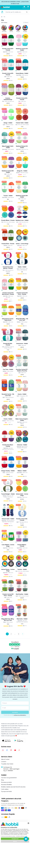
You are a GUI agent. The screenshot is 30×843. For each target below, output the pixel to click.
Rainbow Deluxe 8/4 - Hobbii (22, 146)
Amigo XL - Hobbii (22, 171)
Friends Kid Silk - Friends (8, 344)
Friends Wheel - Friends (8, 220)
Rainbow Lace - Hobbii (22, 220)
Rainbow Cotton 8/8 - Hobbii (8, 171)
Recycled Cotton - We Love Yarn (8, 394)
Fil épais (18, 31)
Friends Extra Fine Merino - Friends (8, 267)
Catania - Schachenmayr (8, 98)
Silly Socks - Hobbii (22, 619)
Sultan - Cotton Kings (22, 243)
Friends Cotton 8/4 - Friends (8, 49)
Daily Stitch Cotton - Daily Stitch (8, 319)
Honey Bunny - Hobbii (22, 73)
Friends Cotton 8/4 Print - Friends (22, 293)
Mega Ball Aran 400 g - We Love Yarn (7, 619)
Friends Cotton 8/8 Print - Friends (8, 594)
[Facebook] (7, 750)
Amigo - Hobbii (8, 123)
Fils (4, 16)
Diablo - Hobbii (22, 267)
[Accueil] (1, 16)
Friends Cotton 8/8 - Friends (8, 74)
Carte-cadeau (4, 789)
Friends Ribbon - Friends (22, 545)
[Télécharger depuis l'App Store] (7, 740)
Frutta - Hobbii (8, 419)
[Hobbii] (5, 7)
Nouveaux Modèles (6, 784)
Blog (2, 780)
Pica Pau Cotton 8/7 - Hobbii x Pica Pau (22, 370)
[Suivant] (22, 633)
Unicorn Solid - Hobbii (8, 519)
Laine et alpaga (11, 31)
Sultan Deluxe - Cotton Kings (8, 570)
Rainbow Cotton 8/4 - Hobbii (22, 49)
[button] (28, 7)
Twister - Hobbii (22, 569)
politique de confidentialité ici (20, 715)
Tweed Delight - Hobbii (8, 494)
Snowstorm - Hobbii (22, 343)
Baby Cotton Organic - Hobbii (22, 419)
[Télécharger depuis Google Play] (19, 740)
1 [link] (7, 634)
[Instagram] (3, 750)
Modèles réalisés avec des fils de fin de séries (13, 787)
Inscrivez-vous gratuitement (9, 777)
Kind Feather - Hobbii (22, 594)
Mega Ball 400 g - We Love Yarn (22, 319)
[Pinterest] (11, 750)
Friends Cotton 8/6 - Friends (22, 98)
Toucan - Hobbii (8, 195)
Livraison (3, 761)
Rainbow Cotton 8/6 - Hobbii (22, 196)
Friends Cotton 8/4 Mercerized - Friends (8, 293)
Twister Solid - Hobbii (22, 123)
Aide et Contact (5, 759)
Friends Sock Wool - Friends (8, 445)
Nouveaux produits (6, 782)
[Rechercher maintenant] (27, 12)
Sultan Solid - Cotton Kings (22, 494)
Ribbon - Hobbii (22, 471)
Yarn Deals (4, 31)
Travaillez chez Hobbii (7, 764)
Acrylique (25, 31)
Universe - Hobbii (22, 445)
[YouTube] (15, 750)
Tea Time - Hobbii (8, 369)
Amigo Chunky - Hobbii (8, 471)
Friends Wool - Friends (8, 243)
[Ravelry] (19, 750)
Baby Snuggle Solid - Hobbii (8, 146)
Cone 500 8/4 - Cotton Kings (8, 545)
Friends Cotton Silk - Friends (22, 519)
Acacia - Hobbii (22, 394)
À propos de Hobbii (6, 791)
